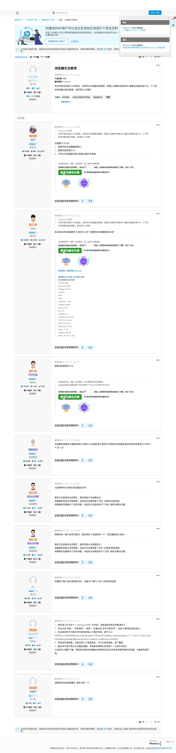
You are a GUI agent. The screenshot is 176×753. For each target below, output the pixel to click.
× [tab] (168, 18)
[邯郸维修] (33, 443)
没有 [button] (90, 201)
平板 (108, 97)
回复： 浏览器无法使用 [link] (68, 20)
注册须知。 (168, 748)
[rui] (33, 580)
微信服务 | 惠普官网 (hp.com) (70, 271)
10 (26, 707)
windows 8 (98, 97)
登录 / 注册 (155, 12)
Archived (65, 97)
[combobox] (85, 12)
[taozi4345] (33, 623)
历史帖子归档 (31, 20)
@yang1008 (63, 131)
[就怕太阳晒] (33, 486)
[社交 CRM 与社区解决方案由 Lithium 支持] (155, 743)
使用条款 (159, 748)
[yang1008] (33, 70)
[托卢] (33, 129)
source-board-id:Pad (81, 97)
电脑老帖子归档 (48, 20)
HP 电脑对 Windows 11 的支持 (134, 30)
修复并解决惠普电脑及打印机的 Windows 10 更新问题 (144, 47)
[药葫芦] (33, 681)
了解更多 (74, 41)
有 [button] (83, 201)
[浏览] (17, 13)
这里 (105, 49)
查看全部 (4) (66, 102)
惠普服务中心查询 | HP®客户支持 (71, 277)
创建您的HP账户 (56, 41)
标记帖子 (33, 99)
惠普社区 (18, 20)
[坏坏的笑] (33, 364)
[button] (158, 65)
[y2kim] (33, 218)
